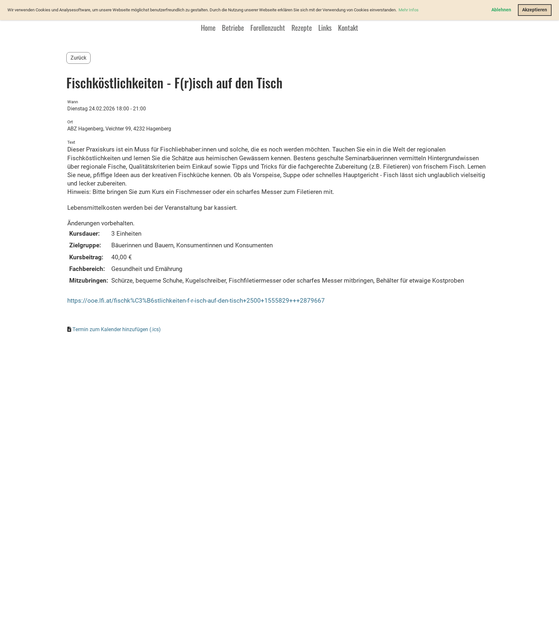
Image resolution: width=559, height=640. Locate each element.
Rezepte (301, 27)
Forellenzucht (267, 27)
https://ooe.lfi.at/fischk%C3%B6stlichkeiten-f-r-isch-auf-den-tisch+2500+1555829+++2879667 (196, 300)
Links (325, 27)
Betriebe (233, 27)
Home (208, 27)
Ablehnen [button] (501, 10)
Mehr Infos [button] (409, 9)
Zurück (78, 58)
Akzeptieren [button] (534, 10)
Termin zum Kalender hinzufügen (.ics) (116, 329)
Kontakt (348, 27)
